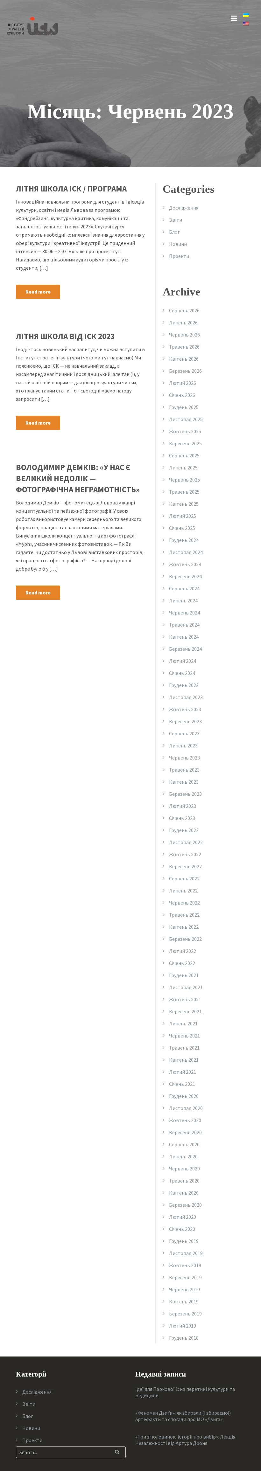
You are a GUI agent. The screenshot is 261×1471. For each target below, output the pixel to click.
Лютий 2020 (182, 1217)
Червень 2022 (184, 902)
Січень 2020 (182, 1229)
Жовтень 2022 (185, 854)
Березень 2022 (185, 939)
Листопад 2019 (186, 1253)
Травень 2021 (184, 1047)
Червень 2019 (184, 1289)
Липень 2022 (183, 890)
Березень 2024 (185, 649)
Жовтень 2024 (185, 564)
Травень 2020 (184, 1180)
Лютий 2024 (182, 661)
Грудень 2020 (184, 1096)
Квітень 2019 (184, 1301)
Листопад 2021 (186, 987)
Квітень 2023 (184, 782)
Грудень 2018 (184, 1338)
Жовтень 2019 (185, 1265)
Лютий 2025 (182, 516)
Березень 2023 (185, 794)
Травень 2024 (184, 624)
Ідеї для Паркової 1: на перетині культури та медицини (185, 1392)
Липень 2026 (183, 322)
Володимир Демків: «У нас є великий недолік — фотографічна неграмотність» (78, 478)
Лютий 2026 (182, 383)
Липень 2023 (183, 745)
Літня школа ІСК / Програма (71, 189)
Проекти (179, 256)
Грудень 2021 (184, 975)
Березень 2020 (185, 1205)
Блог (174, 232)
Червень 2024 (184, 612)
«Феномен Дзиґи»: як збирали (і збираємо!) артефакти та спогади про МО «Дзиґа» (183, 1416)
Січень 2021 (182, 1084)
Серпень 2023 (184, 733)
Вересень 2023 (185, 721)
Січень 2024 (182, 673)
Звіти (175, 220)
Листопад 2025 (186, 419)
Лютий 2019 (182, 1325)
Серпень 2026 (184, 310)
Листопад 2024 (186, 552)
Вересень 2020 (185, 1132)
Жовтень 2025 (185, 431)
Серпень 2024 (184, 588)
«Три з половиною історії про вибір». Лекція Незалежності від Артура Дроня (185, 1439)
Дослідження (183, 208)
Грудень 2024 (184, 540)
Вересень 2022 (185, 866)
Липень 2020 (183, 1156)
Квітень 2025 (184, 504)
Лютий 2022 (182, 951)
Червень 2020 (184, 1168)
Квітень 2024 (184, 637)
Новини (178, 244)
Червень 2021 (184, 1035)
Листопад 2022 (186, 842)
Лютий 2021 (182, 1072)
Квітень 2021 (184, 1060)
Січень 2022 (182, 963)
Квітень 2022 (184, 927)
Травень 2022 (184, 915)
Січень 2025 (182, 528)
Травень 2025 (184, 492)
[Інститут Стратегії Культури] (32, 25)
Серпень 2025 (184, 455)
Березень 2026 (185, 371)
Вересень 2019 (185, 1277)
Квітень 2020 (184, 1193)
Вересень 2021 (185, 1011)
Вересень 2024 (185, 576)
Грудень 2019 (184, 1241)
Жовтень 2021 (185, 999)
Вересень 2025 (185, 443)
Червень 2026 (184, 334)
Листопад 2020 (186, 1108)
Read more (38, 291)
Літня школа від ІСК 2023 (65, 336)
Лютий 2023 (182, 806)
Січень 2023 (182, 818)
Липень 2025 (183, 467)
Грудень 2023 (184, 685)
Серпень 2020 (184, 1144)
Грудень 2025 (184, 407)
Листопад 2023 (186, 697)
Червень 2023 (184, 757)
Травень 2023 (184, 770)
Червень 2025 (184, 479)
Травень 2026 (184, 346)
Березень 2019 (185, 1313)
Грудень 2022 (184, 830)
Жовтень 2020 (185, 1120)
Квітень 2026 (184, 359)
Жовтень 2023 (185, 709)
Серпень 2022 (184, 878)
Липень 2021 (183, 1023)
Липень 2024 (183, 600)
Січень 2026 (182, 395)
